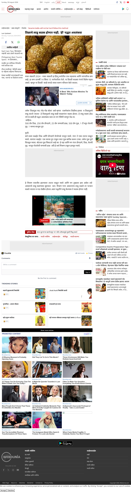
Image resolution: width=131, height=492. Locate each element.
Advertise (22, 483)
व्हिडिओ (88, 9)
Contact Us (39, 483)
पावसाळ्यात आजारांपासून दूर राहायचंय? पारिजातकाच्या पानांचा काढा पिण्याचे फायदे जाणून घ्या (111, 231)
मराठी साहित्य (91, 465)
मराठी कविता (90, 468)
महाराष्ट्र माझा (29, 9)
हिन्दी (41, 2)
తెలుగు (64, 2)
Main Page (5, 483)
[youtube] (127, 2)
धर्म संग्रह (80, 9)
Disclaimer (30, 483)
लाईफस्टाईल (68, 9)
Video (101, 147)
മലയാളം (71, 2)
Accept (3, 490)
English (47, 2)
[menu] (4, 9)
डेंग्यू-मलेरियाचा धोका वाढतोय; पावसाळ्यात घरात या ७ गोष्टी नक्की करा (111, 115)
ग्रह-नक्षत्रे (27, 454)
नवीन (100, 210)
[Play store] (123, 9)
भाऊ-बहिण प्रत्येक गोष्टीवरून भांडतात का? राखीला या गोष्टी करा (111, 67)
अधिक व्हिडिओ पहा (103, 150)
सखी (88, 454)
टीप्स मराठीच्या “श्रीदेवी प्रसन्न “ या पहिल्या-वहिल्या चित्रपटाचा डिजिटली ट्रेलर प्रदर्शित (12, 70)
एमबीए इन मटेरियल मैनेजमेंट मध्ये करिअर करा (11, 64)
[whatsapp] (18, 42)
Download (30, 72)
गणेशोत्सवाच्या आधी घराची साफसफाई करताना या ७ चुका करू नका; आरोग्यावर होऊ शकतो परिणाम (112, 131)
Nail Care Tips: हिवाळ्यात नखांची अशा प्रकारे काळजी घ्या (12, 52)
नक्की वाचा (103, 62)
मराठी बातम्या (74, 236)
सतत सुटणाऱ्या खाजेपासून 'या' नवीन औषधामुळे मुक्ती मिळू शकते (57, 232)
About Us (14, 483)
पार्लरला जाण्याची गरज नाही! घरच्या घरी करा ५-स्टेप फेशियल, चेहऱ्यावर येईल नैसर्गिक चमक (112, 264)
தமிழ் (53, 2)
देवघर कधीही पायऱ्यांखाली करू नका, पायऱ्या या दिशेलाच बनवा (12, 76)
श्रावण (39, 9)
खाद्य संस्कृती (15, 28)
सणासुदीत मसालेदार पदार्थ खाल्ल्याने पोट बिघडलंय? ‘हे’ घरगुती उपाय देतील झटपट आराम (112, 280)
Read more (44, 221)
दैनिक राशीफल (29, 465)
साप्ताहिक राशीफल (30, 472)
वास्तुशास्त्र (27, 458)
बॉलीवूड (65, 236)
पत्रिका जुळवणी (29, 461)
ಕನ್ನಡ (77, 2)
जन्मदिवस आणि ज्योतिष (32, 475)
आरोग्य (46, 9)
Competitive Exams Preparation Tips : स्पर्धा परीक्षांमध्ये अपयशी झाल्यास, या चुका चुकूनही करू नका (112, 248)
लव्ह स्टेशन (90, 461)
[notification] (127, 9)
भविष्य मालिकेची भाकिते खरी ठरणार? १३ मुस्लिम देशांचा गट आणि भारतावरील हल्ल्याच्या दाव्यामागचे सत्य (112, 99)
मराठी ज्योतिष (55, 9)
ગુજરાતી (83, 2)
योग (88, 458)
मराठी (58, 2)
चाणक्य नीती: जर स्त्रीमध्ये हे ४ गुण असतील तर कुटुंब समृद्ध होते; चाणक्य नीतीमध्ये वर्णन (112, 83)
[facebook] (117, 2)
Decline (11, 490)
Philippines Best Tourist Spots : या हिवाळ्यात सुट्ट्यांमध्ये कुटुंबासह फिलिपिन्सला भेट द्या (12, 58)
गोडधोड (23, 28)
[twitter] (120, 2)
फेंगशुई (27, 468)
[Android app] (65, 443)
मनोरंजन (96, 9)
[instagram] (124, 2)
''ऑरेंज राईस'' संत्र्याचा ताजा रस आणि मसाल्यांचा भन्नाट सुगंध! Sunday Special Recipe (111, 215)
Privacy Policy (49, 483)
